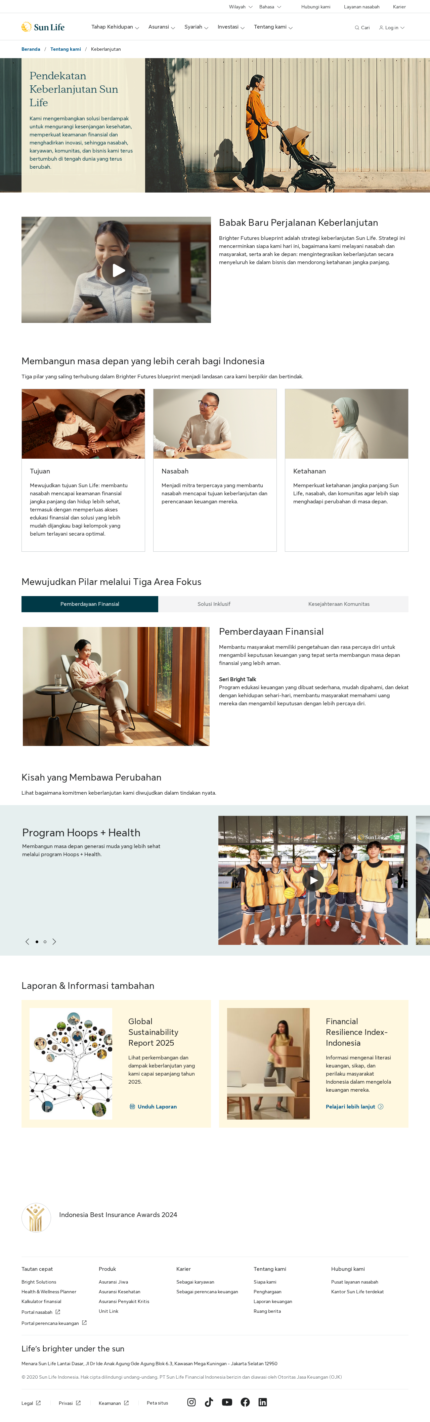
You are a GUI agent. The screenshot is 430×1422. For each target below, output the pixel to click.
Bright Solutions (39, 1282)
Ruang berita (267, 1311)
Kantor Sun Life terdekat (357, 1291)
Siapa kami (265, 1282)
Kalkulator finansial (41, 1301)
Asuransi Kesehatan (119, 1291)
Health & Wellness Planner (49, 1291)
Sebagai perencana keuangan (207, 1291)
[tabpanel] (215, 686)
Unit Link (108, 1311)
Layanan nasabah (362, 6)
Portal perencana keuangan (50, 1323)
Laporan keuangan (273, 1301)
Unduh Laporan (157, 1107)
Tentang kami (65, 49)
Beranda (31, 49)
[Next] (54, 941)
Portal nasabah (37, 1312)
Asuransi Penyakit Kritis (124, 1301)
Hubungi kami (316, 6)
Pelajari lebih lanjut (350, 1107)
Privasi (66, 1403)
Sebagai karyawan (195, 1282)
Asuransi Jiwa (113, 1282)
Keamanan (110, 1403)
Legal (27, 1403)
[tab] (90, 604)
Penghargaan (268, 1291)
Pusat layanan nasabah (354, 1282)
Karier (399, 6)
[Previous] (27, 941)
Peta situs (157, 1403)
